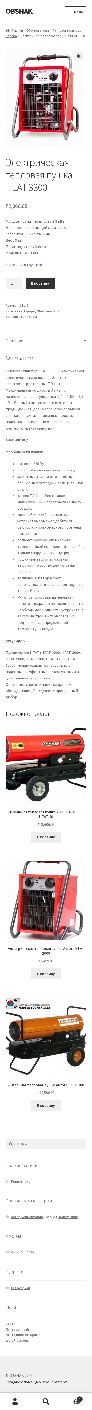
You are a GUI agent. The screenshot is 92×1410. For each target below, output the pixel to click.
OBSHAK (19, 11)
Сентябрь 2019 (22, 1252)
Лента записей (17, 1329)
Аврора (11, 36)
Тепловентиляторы (67, 30)
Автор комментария (27, 1217)
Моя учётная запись (15, 1401)
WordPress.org (17, 1340)
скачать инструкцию (24, 264)
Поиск (46, 1401)
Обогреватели (37, 30)
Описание (14, 340)
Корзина (70, 1397)
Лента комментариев (22, 1334)
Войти (10, 1323)
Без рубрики (20, 1288)
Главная (17, 30)
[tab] (46, 341)
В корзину (40, 283)
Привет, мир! (21, 1181)
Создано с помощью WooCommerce (37, 1381)
